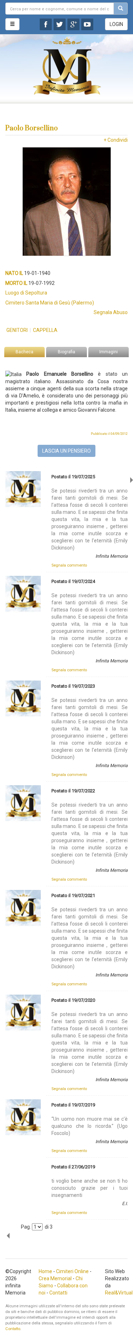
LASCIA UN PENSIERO (66, 451)
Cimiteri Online (72, 1271)
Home (45, 1271)
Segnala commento (69, 565)
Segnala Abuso (111, 312)
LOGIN (116, 24)
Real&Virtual (119, 1293)
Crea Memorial (55, 1278)
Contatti (58, 1293)
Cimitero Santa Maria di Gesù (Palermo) (49, 303)
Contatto (12, 1329)
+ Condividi (116, 140)
